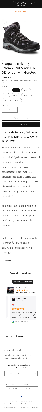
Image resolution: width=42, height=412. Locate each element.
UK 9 (6, 95)
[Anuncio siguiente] (37, 3)
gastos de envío (19, 80)
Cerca (6, 342)
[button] (4, 11)
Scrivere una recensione (23, 282)
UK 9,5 (15, 95)
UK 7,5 (7, 90)
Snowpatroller (19, 401)
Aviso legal (35, 407)
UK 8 (16, 90)
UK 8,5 (26, 90)
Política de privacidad (31, 404)
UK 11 (6, 100)
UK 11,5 (16, 100)
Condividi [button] (7, 260)
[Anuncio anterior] (4, 3)
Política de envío (25, 407)
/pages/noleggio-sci (19, 358)
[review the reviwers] (10, 306)
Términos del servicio (11, 407)
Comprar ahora (21, 124)
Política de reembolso (16, 404)
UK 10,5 (26, 95)
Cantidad (5, 105)
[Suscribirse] (34, 373)
